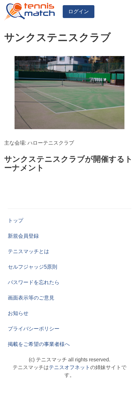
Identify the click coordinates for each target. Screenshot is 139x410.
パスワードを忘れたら (33, 282)
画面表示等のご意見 (31, 297)
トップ (15, 220)
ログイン (78, 11)
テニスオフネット (69, 367)
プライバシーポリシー (33, 328)
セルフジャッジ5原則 (32, 267)
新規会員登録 (23, 236)
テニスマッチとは (28, 251)
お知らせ (18, 313)
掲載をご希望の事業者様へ (39, 344)
